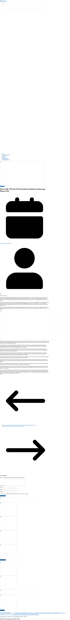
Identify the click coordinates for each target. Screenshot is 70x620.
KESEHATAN (56, 613)
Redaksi (3, 156)
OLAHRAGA (62, 613)
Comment (2, 485)
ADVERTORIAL (5, 158)
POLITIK (30, 614)
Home (3, 153)
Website (1, 491)
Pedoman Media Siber (6, 154)
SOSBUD (36, 614)
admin (1, 293)
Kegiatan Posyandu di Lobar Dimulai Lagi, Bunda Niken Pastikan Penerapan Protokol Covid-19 (19, 425)
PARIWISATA (3, 614)
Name (1, 487)
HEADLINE (38, 613)
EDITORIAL (4, 157)
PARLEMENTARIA (6, 159)
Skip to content (2, 0)
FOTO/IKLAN (31, 613)
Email (1, 489)
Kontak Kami (4, 155)
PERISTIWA (2, 186)
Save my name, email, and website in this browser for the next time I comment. (14, 493)
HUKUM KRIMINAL (47, 613)
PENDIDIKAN (17, 614)
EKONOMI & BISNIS (21, 613)
